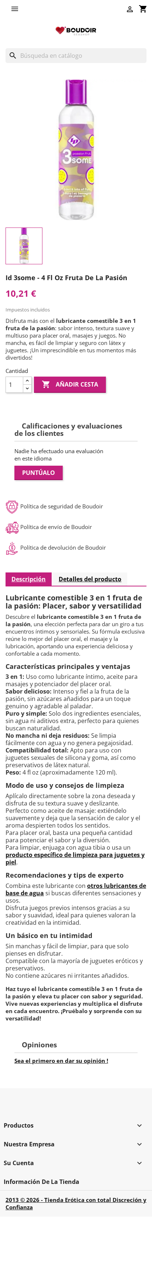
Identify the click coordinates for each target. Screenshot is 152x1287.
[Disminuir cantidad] (27, 388)
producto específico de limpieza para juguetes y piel (75, 858)
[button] (16, 9)
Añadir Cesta (70, 384)
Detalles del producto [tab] (90, 579)
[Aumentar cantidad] (27, 381)
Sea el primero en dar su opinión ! (61, 1060)
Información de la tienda (41, 1182)
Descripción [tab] (28, 579)
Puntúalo (38, 473)
